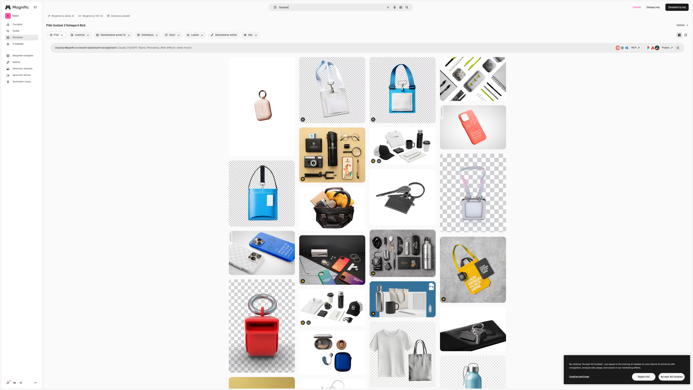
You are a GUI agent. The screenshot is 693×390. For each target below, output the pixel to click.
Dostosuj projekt (120, 16)
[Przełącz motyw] (21, 383)
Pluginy (666, 47)
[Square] (686, 35)
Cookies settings (579, 376)
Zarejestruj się (677, 7)
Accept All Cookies (672, 376)
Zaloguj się (653, 7)
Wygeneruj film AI (92, 16)
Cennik (637, 7)
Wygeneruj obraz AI (62, 16)
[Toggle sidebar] (35, 7)
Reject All (644, 376)
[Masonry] (679, 35)
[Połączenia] (8, 383)
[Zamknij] (678, 48)
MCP (634, 47)
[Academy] (14, 383)
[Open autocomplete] (274, 7)
